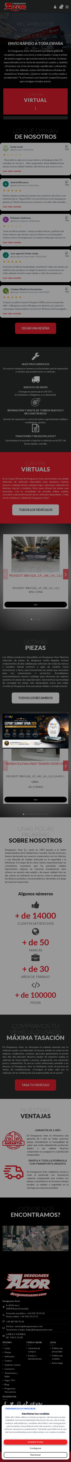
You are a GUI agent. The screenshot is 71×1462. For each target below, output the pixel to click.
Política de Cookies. (35, 1435)
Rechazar (35, 1454)
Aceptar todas (35, 1441)
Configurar (35, 1448)
